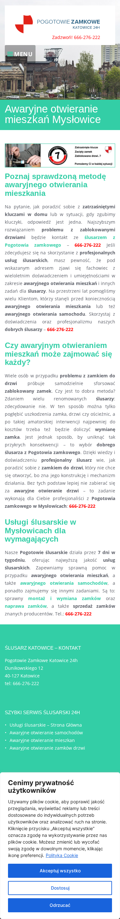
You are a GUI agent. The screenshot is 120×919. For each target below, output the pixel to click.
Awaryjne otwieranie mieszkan (42, 740)
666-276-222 (26, 683)
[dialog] (60, 845)
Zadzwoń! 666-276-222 (76, 37)
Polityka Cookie (62, 855)
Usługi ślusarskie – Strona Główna (46, 725)
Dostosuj (60, 888)
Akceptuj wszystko (60, 870)
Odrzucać (60, 905)
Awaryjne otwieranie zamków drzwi (47, 748)
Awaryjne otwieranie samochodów (46, 733)
